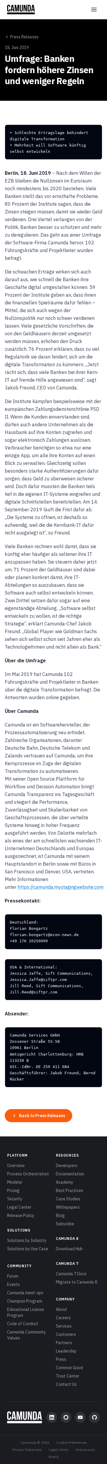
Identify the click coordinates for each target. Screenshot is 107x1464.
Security (14, 1199)
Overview (16, 1165)
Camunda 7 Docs (71, 1273)
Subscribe (65, 1223)
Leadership (66, 1351)
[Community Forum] (66, 1417)
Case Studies (68, 1199)
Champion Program (24, 1301)
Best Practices (69, 1190)
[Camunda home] (21, 9)
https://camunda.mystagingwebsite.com (60, 887)
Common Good (69, 1367)
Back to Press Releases (42, 1115)
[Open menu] (94, 9)
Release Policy (20, 1215)
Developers (66, 1165)
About (61, 1309)
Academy (64, 1182)
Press (61, 1359)
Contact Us (66, 1384)
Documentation (70, 1174)
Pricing (13, 1190)
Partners (64, 1342)
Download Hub (69, 1248)
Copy (92, 131)
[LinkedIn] (51, 1417)
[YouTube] (80, 1417)
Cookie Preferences (71, 1442)
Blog (60, 1215)
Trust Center (67, 1376)
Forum (12, 1276)
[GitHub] (94, 1417)
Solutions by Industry (26, 1240)
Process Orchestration (28, 1174)
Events (13, 1284)
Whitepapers (68, 1207)
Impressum (85, 1449)
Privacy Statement (27, 1449)
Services (64, 1326)
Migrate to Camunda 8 (76, 1282)
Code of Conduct (22, 1323)
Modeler (15, 1182)
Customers (66, 1334)
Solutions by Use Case (27, 1248)
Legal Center (19, 1207)
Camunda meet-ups (25, 1292)
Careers (63, 1317)
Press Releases (24, 37)
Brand (54, 1456)
